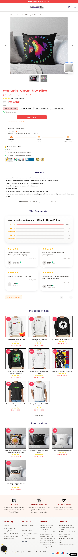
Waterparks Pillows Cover (35, 15)
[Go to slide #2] (44, 78)
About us (6, 525)
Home (5, 15)
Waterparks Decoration (16, 15)
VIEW (16, 335)
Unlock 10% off (4, 549)
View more (39, 415)
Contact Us (25, 536)
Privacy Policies (8, 531)
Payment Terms (27, 530)
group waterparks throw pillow (62, 450)
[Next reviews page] (71, 297)
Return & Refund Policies (29, 533)
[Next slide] (72, 45)
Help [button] (74, 554)
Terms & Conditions (9, 528)
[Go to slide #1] (34, 78)
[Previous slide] (6, 45)
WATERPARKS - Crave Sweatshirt (62, 339)
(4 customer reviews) (17, 98)
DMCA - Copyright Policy (11, 533)
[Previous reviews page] (61, 297)
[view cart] (74, 7)
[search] (69, 7)
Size (4, 105)
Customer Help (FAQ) (28, 538)
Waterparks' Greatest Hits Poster (62, 371)
